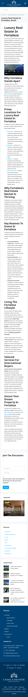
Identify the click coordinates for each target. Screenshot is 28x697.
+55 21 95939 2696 (10, 650)
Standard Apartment (10, 534)
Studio (6, 540)
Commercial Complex (10, 548)
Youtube (19, 667)
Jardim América (11, 618)
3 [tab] (15, 519)
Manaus (7, 631)
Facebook (7, 665)
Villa (6, 542)
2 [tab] (12, 519)
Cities (15, 687)
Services (10, 687)
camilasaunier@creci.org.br (12, 656)
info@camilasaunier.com (11, 653)
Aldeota (9, 159)
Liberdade (9, 620)
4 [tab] (17, 519)
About (19, 689)
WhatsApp (22, 665)
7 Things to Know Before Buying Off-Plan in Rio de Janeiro (17, 582)
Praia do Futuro (11, 170)
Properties (7, 551)
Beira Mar (7, 94)
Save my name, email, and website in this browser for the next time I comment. (14, 480)
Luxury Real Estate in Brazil (9, 689)
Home (4, 14)
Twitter (15, 665)
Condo (6, 537)
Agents (24, 689)
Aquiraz (7, 628)
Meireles (17, 92)
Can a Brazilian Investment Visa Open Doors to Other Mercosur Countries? (17, 600)
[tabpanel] (14, 508)
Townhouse (8, 545)
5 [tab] (19, 519)
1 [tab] (10, 519)
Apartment (7, 531)
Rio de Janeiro (8, 634)
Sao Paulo (7, 615)
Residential (7, 553)
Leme (8, 637)
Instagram (11, 667)
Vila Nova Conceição (12, 626)
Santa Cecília (10, 623)
